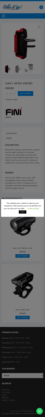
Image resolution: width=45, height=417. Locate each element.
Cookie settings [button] (33, 208)
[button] (39, 411)
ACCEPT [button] (22, 212)
